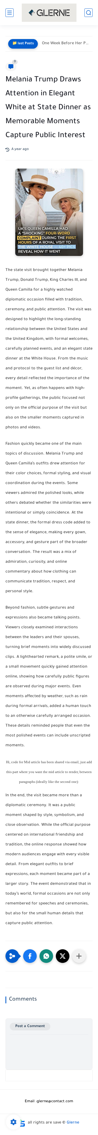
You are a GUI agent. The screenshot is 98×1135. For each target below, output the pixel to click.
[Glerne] (49, 13)
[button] (30, 956)
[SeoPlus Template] (22, 1123)
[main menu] (9, 12)
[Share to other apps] (79, 956)
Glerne (73, 1123)
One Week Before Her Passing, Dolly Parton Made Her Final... (66, 44)
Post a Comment (30, 1026)
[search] (88, 12)
